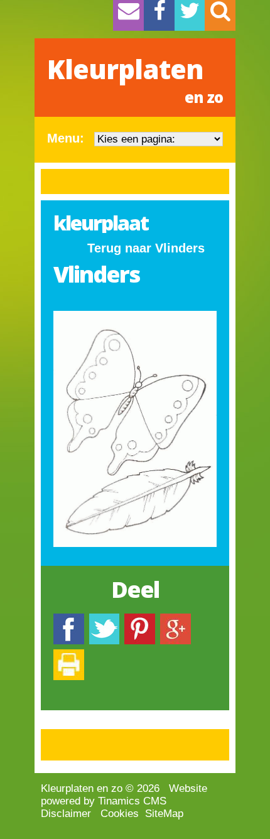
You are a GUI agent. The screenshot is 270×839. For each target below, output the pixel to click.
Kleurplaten (135, 79)
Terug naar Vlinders (146, 248)
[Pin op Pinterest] (139, 619)
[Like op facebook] (68, 619)
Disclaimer (66, 814)
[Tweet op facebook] (104, 619)
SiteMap (164, 814)
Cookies (119, 814)
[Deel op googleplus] (175, 619)
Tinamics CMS (132, 801)
